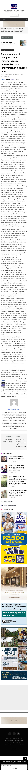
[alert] (14, 505)
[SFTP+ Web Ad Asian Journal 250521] (14, 624)
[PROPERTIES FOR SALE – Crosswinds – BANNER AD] (14, 679)
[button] (3, 390)
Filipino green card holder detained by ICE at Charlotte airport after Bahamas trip (16, 458)
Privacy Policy (20, 745)
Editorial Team (19, 740)
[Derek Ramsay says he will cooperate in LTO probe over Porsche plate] (17, 43)
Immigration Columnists (7, 50)
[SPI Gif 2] (14, 26)
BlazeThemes (14, 750)
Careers (18, 742)
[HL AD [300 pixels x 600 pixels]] (14, 564)
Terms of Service (9, 745)
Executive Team (9, 740)
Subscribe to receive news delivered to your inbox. (14, 762)
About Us (8, 738)
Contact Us (11, 742)
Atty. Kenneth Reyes (7, 74)
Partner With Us (17, 738)
